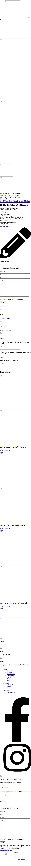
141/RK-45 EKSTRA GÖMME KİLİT (11, 197)
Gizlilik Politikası (6, 299)
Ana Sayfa (3, 193)
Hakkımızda (10, 672)
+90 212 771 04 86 (5, 318)
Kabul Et (11, 850)
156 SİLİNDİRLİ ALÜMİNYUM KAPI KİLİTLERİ (15, 202)
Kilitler (8, 193)
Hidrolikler (10, 684)
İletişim (9, 680)
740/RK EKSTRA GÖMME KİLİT (12, 525)
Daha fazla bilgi (4, 850)
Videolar (9, 677)
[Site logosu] (12, 36)
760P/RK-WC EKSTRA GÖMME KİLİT (15, 603)
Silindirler (9, 687)
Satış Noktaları (11, 674)
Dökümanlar (10, 675)
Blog (8, 678)
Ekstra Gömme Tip (15, 193)
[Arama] (29, 787)
